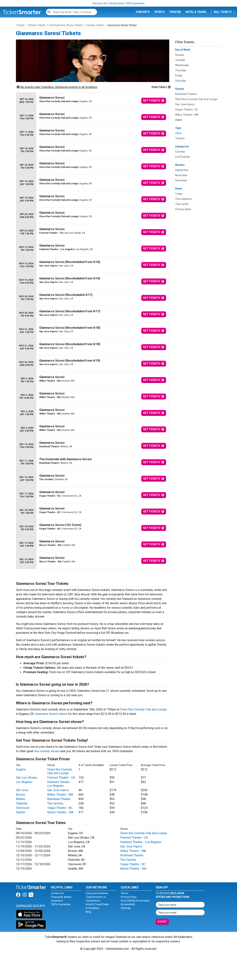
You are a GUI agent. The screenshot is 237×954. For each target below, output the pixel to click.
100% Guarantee (60, 904)
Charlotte (22, 803)
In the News (92, 908)
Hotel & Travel (196, 12)
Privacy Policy (129, 896)
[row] (92, 101)
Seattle (20, 812)
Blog (88, 911)
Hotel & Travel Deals (97, 904)
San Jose (22, 790)
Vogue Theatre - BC (59, 808)
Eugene (21, 769)
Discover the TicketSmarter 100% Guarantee (119, 3)
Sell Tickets (223, 12)
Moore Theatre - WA (60, 812)
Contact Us (57, 893)
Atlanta (20, 799)
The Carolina (55, 803)
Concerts (143, 12)
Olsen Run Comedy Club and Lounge (143, 709)
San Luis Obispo (26, 777)
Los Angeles (24, 782)
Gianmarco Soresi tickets (51, 714)
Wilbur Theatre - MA (60, 794)
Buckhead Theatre (58, 799)
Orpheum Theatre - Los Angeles (59, 783)
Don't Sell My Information (135, 900)
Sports (159, 12)
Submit (162, 921)
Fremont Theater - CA (61, 777)
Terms (124, 893)
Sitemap (126, 908)
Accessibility (128, 904)
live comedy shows (46, 751)
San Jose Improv (58, 790)
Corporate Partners (97, 893)
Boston (20, 794)
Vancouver (22, 808)
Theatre (175, 12)
